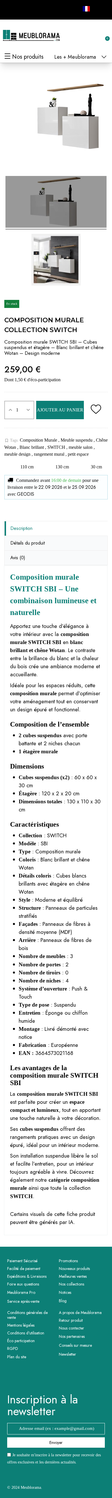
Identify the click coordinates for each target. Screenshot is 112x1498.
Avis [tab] (17, 557)
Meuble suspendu (77, 440)
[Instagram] (23, 9)
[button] (76, 35)
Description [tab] (21, 528)
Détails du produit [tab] (27, 543)
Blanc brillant (32, 447)
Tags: (11, 440)
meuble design (18, 454)
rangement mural (49, 454)
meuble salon (81, 447)
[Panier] (104, 35)
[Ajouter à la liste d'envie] (96, 410)
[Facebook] (10, 9)
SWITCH (56, 447)
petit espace (78, 454)
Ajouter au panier (60, 409)
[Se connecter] (86, 36)
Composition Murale (39, 440)
